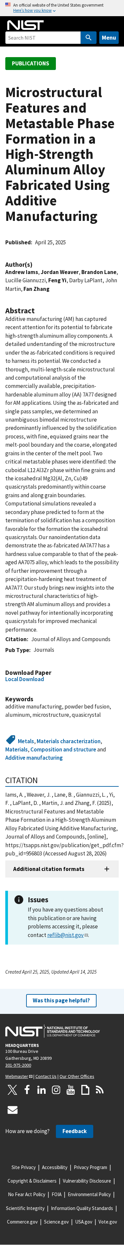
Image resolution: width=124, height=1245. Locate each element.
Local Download (24, 679)
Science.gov (56, 1222)
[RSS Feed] (100, 1090)
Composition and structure (63, 749)
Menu (109, 37)
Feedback (74, 1131)
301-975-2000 (18, 1065)
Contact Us (46, 1076)
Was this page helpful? (61, 1000)
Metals (26, 741)
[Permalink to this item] (35, 264)
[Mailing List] (12, 1109)
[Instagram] (56, 1090)
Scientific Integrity (25, 1208)
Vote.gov (108, 1222)
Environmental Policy (89, 1194)
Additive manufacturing (34, 757)
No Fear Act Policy (26, 1194)
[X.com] (12, 1090)
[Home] (25, 25)
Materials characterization (69, 741)
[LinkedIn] (41, 1090)
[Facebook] (27, 1090)
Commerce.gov (22, 1222)
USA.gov (83, 1222)
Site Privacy (24, 1167)
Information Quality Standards (82, 1208)
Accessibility (54, 1167)
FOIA (57, 1194)
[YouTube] (70, 1090)
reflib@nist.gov (65, 935)
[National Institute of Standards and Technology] (52, 1031)
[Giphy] (85, 1090)
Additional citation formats (48, 869)
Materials (16, 749)
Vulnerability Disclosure (87, 1181)
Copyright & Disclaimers (32, 1181)
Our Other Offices (77, 1076)
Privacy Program (90, 1167)
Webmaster (16, 1076)
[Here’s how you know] (62, 8)
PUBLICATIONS (30, 63)
